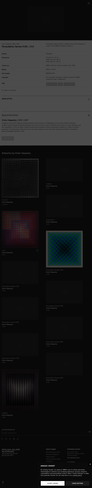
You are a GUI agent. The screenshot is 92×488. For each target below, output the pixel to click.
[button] (90, 464)
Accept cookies (52, 483)
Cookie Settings (77, 483)
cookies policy (77, 475)
